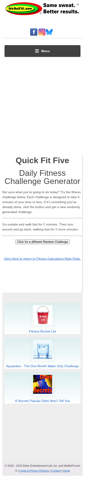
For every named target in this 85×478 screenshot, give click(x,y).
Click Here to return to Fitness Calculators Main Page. (42, 258)
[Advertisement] (42, 105)
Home (66, 470)
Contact (56, 470)
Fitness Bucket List (42, 331)
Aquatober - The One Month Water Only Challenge (42, 366)
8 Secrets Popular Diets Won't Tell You (42, 401)
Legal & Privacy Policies (34, 470)
